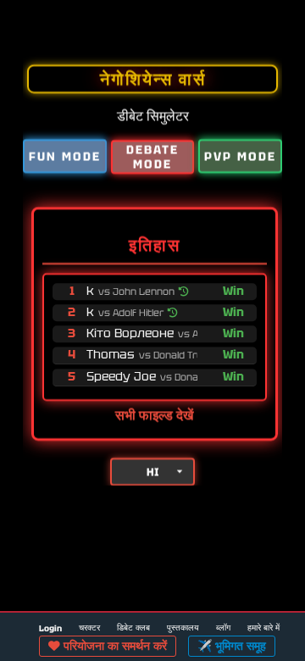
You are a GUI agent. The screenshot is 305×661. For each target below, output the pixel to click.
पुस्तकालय (183, 627)
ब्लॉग (223, 627)
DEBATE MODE (152, 156)
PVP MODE (240, 156)
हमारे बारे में (263, 627)
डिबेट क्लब (133, 627)
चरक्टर (89, 627)
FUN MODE (65, 156)
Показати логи (278, 27)
